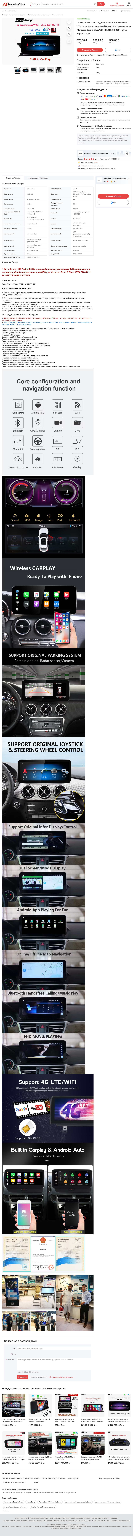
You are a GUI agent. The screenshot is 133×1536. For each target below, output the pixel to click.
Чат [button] (119, 50)
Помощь (104, 11)
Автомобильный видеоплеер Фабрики (78, 1502)
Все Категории (10, 11)
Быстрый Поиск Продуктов (100, 1518)
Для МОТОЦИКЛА (72, 1478)
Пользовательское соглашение (39, 1518)
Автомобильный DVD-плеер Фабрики (107, 1502)
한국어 (84, 1520)
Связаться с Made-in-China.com (80, 1518)
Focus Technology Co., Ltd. (64, 1524)
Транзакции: (109, 159)
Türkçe (107, 1520)
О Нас (17, 1518)
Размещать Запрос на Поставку (61, 1377)
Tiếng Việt (114, 1520)
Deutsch (63, 1520)
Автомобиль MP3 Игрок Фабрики (50, 1502)
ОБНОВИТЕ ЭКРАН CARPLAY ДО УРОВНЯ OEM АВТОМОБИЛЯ (23, 1478)
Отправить (22, 1377)
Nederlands (71, 1520)
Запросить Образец (120, 55)
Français (39, 1520)
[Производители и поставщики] (13, 4)
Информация (114, 1518)
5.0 (105, 181)
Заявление (24, 1518)
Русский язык (48, 1520)
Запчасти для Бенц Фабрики (13, 1502)
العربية (78, 1520)
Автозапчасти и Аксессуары (17, 15)
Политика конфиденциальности (59, 1518)
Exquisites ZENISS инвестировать (13, 1482)
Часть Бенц (31, 1502)
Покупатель (91, 11)
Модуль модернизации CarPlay (109, 1478)
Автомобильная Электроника (36, 15)
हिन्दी (95, 1520)
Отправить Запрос (90, 50)
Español (25, 1520)
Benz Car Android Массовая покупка (43, 1507)
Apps (113, 11)
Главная (4, 15)
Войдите (81, 168)
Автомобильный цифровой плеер (15, 1507)
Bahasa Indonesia (124, 1520)
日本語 (89, 1520)
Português (32, 1520)
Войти (129, 5)
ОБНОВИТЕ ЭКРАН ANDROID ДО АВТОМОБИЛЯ (50, 1478)
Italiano (56, 1520)
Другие (36, 1482)
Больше (5, 1511)
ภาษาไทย (100, 1520)
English (18, 1520)
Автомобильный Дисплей (55, 15)
